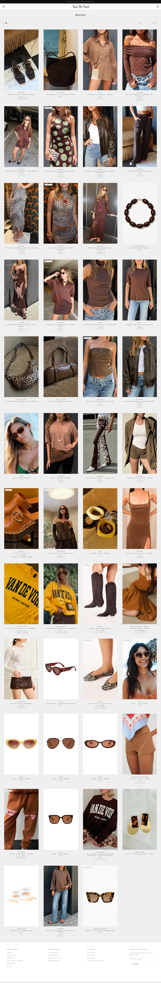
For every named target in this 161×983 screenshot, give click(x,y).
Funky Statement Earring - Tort (139, 854)
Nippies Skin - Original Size (21, 930)
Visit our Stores (15, 960)
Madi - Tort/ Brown (61, 854)
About (10, 953)
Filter (154, 23)
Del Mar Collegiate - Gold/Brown (21, 628)
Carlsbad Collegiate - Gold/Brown (61, 628)
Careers (11, 963)
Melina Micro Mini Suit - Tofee (139, 478)
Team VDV (11, 955)
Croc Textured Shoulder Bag (60, 401)
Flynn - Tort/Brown (21, 478)
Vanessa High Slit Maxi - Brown (139, 553)
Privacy (91, 958)
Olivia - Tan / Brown (139, 703)
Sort (140, 23)
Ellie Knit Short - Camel (139, 778)
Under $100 (53, 955)
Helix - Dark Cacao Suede (100, 628)
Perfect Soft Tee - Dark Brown (139, 324)
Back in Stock (55, 958)
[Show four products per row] (6, 23)
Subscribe (135, 964)
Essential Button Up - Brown (100, 94)
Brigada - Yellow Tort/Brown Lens (100, 930)
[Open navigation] (4, 6)
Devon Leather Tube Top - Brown (100, 401)
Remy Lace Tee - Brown (60, 478)
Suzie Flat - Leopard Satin (100, 703)
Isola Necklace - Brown (139, 248)
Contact (11, 958)
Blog (9, 966)
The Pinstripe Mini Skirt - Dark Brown (21, 171)
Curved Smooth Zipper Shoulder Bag (21, 401)
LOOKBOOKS (53, 960)
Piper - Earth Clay (21, 553)
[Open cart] (157, 6)
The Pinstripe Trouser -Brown (140, 171)
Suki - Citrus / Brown (21, 778)
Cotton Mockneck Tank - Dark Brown (100, 324)
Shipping (91, 955)
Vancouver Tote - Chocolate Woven (61, 94)
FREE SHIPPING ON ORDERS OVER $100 (80, 1)
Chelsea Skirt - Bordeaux (21, 703)
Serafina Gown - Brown (140, 628)
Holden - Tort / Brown (100, 778)
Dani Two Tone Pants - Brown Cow (100, 478)
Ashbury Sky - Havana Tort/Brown (60, 703)
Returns (91, 953)
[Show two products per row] (3, 23)
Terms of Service (95, 960)
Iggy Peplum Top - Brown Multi (61, 553)
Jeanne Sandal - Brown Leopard (21, 94)
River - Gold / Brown (61, 778)
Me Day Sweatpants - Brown (21, 854)
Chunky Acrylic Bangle (100, 553)
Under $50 (53, 953)
